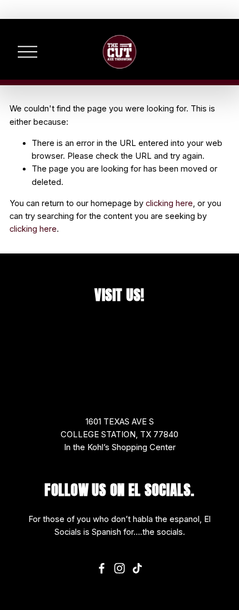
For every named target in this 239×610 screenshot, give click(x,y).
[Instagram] (119, 568)
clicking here (169, 203)
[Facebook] (101, 568)
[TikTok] (137, 568)
